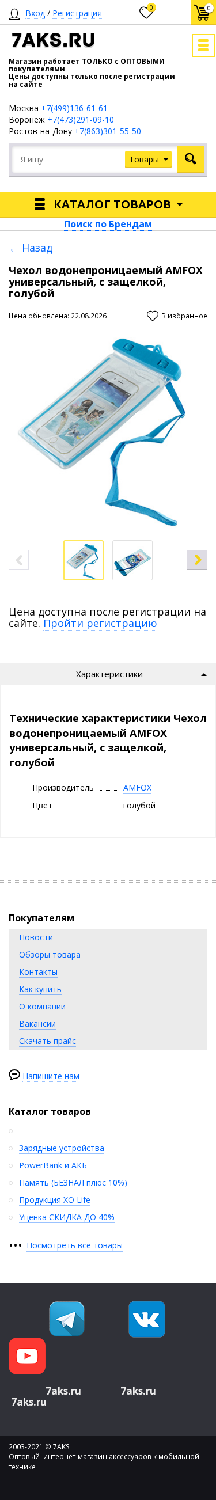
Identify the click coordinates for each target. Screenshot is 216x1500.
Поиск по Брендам (108, 224)
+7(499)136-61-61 (74, 107)
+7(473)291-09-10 (80, 119)
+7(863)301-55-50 (107, 131)
